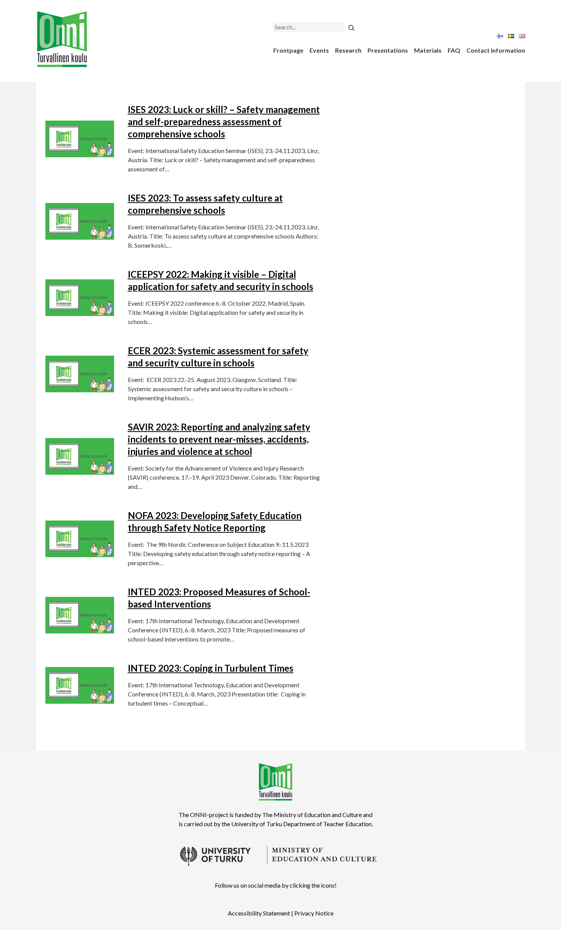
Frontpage (288, 50)
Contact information (495, 50)
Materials (428, 50)
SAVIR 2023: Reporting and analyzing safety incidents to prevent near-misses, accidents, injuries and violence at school (219, 439)
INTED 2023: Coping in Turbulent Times (210, 668)
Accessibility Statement (259, 913)
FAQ (454, 50)
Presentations (388, 50)
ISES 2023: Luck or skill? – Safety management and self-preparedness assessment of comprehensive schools (224, 121)
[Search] (351, 27)
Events (319, 50)
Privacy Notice (314, 913)
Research (348, 50)
